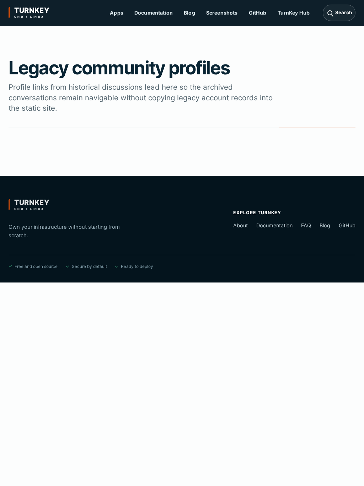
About (240, 225)
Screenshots (222, 13)
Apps (116, 13)
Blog (189, 13)
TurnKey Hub (294, 13)
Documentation (153, 13)
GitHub (258, 13)
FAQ (306, 225)
